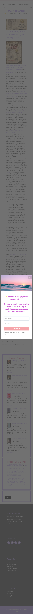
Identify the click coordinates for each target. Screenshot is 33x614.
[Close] (30, 277)
